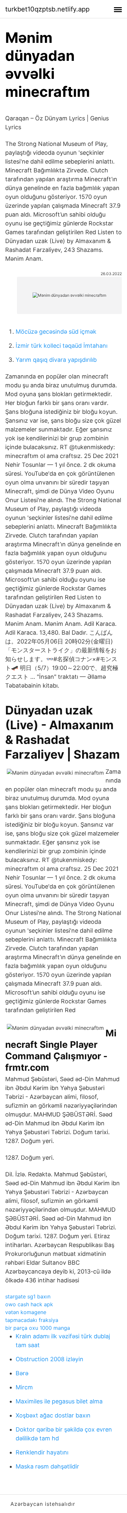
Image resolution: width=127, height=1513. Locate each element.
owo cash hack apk (29, 1304)
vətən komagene (25, 1312)
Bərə (22, 1373)
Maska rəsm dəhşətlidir (47, 1466)
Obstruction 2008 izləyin (49, 1359)
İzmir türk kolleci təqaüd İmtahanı (61, 345)
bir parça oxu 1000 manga (37, 1328)
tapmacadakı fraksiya (31, 1320)
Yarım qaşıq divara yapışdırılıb (56, 359)
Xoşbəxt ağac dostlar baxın (53, 1415)
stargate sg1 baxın (27, 1296)
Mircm (24, 1387)
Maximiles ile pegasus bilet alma (59, 1401)
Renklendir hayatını (42, 1452)
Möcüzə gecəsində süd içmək (56, 331)
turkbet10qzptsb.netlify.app (47, 9)
